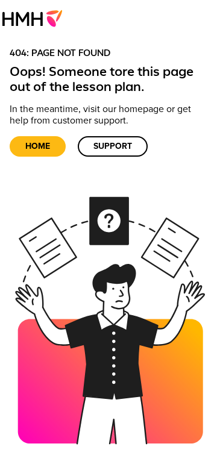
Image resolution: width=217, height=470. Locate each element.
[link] (36, 18)
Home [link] (37, 146)
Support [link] (112, 146)
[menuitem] (36, 18)
